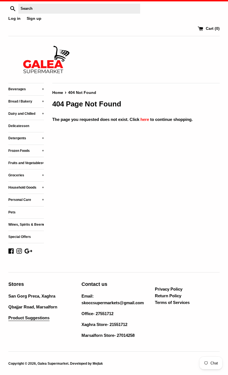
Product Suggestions (28, 317)
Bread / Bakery (26, 101)
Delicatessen (18, 126)
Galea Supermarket (53, 364)
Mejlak (98, 364)
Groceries (26, 175)
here (144, 119)
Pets (12, 212)
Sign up (34, 18)
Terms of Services (172, 302)
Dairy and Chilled (26, 114)
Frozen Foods (26, 151)
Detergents (26, 138)
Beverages (26, 89)
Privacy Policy (168, 289)
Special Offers (19, 237)
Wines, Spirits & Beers (26, 225)
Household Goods (26, 187)
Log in (14, 18)
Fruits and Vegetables (26, 163)
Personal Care (26, 200)
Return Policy (168, 295)
